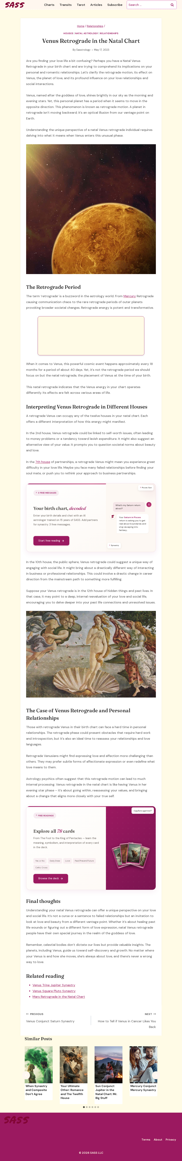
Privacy (171, 1139)
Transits (66, 5)
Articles (96, 5)
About (158, 1139)
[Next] (156, 1075)
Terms (145, 1139)
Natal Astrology (86, 33)
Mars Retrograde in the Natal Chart (59, 997)
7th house (42, 462)
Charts (49, 5)
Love (67, 861)
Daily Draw (55, 861)
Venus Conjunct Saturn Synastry (50, 1017)
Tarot (81, 5)
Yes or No (40, 861)
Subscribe (114, 5)
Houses (68, 33)
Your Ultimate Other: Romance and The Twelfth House (72, 1092)
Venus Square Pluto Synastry (54, 991)
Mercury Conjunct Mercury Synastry (143, 1088)
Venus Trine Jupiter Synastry (54, 985)
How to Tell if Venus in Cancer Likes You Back (127, 1020)
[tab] (84, 1107)
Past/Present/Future (84, 861)
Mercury (130, 296)
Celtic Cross (41, 867)
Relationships (109, 33)
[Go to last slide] (26, 1075)
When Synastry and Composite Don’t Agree (36, 1090)
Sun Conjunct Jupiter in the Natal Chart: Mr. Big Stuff (106, 1092)
